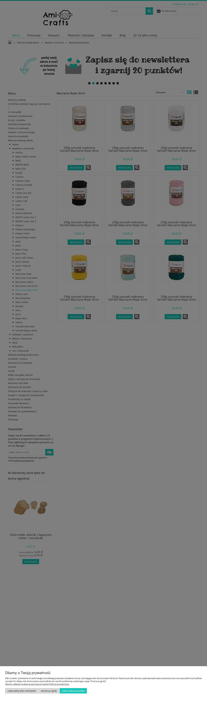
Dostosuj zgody (49, 690)
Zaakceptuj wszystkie (73, 690)
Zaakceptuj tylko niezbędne (21, 690)
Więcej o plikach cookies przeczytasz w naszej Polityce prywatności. (37, 684)
